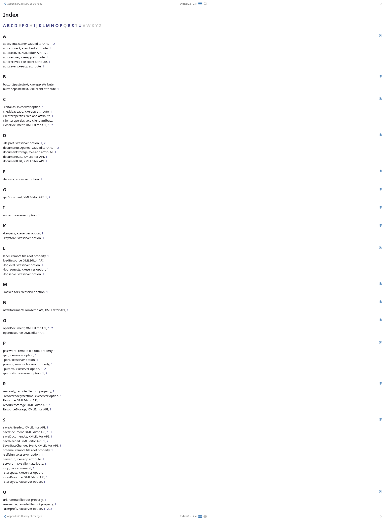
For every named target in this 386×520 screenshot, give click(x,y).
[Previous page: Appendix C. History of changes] (5, 3)
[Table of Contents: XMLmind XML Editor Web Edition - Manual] (200, 3)
